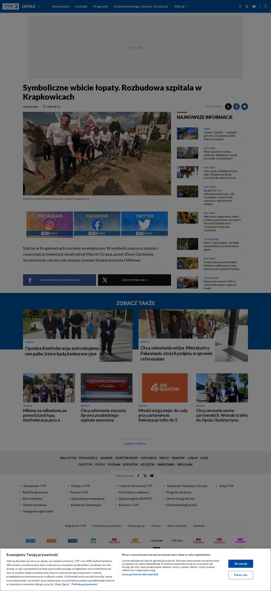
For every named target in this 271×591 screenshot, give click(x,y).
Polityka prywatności (85, 584)
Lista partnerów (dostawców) (140, 574)
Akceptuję (240, 563)
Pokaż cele (240, 575)
